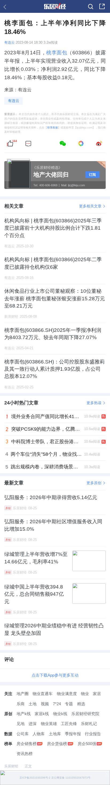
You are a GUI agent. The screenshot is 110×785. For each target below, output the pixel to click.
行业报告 (93, 733)
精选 (81, 703)
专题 (69, 703)
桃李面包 (56, 52)
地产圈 (23, 693)
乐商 (21, 703)
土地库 (55, 733)
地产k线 (24, 713)
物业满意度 (67, 693)
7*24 (57, 703)
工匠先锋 (69, 723)
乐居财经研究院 (85, 713)
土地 (33, 703)
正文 (28, 766)
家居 (97, 693)
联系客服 (52, 127)
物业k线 (60, 713)
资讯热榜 (25, 753)
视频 (45, 703)
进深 (33, 723)
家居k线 (42, 713)
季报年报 (73, 733)
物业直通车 (43, 693)
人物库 (39, 733)
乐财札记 (89, 723)
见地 (21, 723)
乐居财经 (11, 766)
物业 (85, 693)
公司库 (23, 733)
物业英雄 (49, 723)
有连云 (9, 42)
